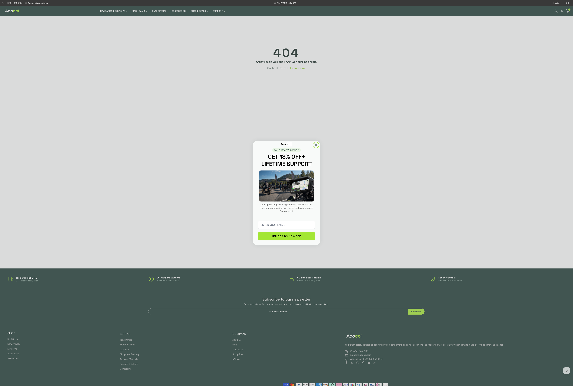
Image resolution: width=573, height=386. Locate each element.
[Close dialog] (316, 145)
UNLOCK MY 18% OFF (286, 236)
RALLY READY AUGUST (286, 150)
